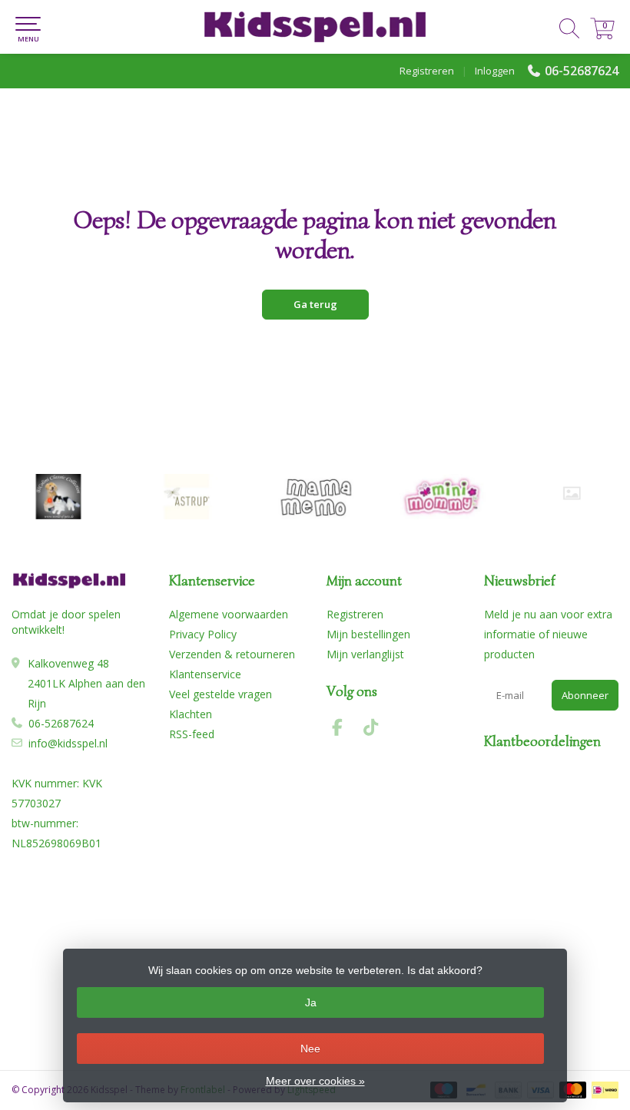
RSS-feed (191, 734)
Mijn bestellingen (368, 634)
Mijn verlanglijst (365, 654)
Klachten (190, 714)
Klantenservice (205, 674)
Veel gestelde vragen (220, 694)
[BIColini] (58, 496)
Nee (310, 1048)
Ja (311, 1002)
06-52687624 (581, 70)
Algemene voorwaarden (228, 614)
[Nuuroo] (571, 493)
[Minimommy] (443, 496)
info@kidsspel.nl (68, 743)
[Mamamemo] (315, 496)
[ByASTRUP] (187, 496)
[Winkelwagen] (602, 35)
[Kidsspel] (315, 27)
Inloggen (495, 71)
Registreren (427, 71)
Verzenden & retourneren (232, 654)
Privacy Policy (203, 634)
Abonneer (585, 695)
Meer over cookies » (315, 1081)
